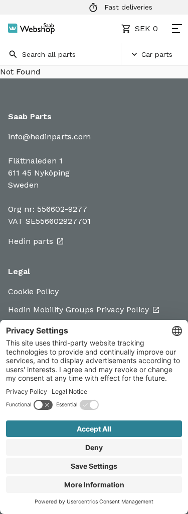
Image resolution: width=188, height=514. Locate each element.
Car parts (156, 54)
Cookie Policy (33, 291)
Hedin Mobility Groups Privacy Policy (78, 309)
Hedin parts (30, 241)
